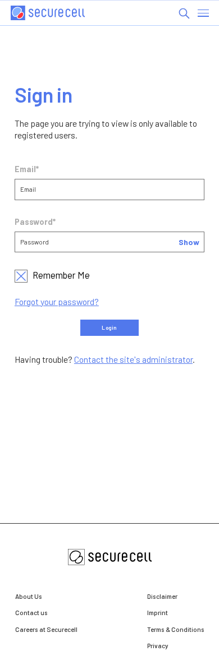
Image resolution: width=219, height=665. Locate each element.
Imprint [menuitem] (157, 612)
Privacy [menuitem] (157, 645)
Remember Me (61, 274)
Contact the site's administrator (133, 359)
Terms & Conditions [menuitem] (175, 629)
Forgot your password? (57, 301)
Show (189, 242)
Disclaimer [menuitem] (162, 596)
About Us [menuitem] (28, 596)
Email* (27, 169)
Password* (35, 222)
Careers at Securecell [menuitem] (46, 629)
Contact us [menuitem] (31, 612)
